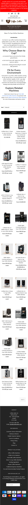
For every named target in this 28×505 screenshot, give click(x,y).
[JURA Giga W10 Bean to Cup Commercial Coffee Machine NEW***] (7, 155)
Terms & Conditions (14, 438)
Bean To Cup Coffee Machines (14, 460)
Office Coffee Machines (14, 453)
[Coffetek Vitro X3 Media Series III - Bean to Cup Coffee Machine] (7, 218)
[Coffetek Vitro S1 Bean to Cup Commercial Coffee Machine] (7, 123)
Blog (14, 443)
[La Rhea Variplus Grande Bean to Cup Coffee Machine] (21, 343)
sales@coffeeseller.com (14, 18)
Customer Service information (14, 431)
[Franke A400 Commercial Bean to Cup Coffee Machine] (21, 313)
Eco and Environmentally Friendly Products (14, 469)
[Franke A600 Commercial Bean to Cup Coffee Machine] (7, 342)
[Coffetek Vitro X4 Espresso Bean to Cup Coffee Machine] (21, 283)
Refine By (14, 112)
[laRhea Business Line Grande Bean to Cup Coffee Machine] (21, 373)
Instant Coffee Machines (14, 464)
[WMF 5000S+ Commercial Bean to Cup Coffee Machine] (7, 249)
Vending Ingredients (14, 462)
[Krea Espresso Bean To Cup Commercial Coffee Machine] (7, 373)
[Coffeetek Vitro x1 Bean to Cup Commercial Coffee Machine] (21, 186)
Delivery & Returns (14, 434)
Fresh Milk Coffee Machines (14, 457)
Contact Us (14, 445)
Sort (2, 107)
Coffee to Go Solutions (14, 455)
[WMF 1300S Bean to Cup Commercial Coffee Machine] (7, 312)
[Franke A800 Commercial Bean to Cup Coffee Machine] (21, 217)
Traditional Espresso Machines (14, 466)
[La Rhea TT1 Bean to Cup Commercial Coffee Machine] (21, 156)
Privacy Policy (14, 440)
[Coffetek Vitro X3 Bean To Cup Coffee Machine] (7, 283)
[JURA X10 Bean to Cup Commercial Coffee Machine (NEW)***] (7, 186)
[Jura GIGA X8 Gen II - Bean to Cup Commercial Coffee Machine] (21, 249)
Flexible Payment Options (14, 436)
